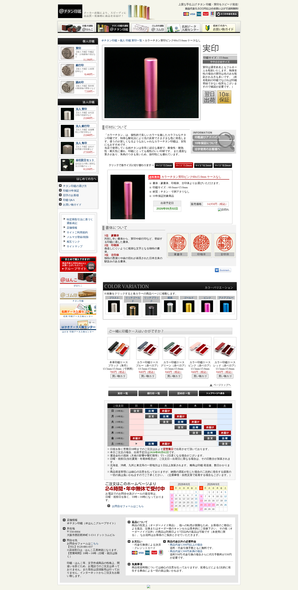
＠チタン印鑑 (109, 40)
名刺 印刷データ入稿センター (78, 316)
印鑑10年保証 (71, 190)
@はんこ (78, 285)
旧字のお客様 (71, 195)
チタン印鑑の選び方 (75, 185)
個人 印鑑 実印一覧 (131, 40)
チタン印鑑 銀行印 (77, 70)
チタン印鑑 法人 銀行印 (77, 131)
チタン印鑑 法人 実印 (77, 114)
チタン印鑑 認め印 (77, 87)
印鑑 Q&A (69, 199)
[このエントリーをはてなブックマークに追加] (223, 271)
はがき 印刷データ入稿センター (78, 332)
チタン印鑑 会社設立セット (77, 165)
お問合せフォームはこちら (128, 506)
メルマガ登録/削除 (78, 237)
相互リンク (73, 241)
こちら (95, 543)
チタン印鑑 (78, 301)
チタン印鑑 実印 (77, 53)
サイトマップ (75, 246)
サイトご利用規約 (77, 232)
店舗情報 (72, 227)
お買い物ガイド (72, 204)
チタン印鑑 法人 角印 (77, 148)
